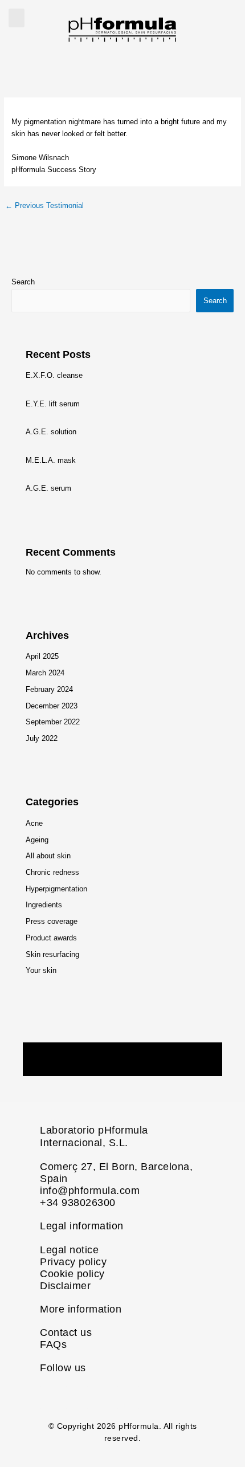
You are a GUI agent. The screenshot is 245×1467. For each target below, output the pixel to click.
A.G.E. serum (48, 488)
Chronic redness (52, 872)
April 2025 (42, 656)
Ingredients (44, 904)
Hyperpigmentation (56, 889)
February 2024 (49, 689)
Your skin (41, 970)
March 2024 (45, 673)
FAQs (53, 1344)
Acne (34, 823)
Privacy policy (73, 1262)
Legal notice (69, 1250)
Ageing (37, 840)
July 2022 (42, 738)
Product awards (51, 938)
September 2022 (53, 722)
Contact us (66, 1332)
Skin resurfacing (52, 954)
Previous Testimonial (44, 205)
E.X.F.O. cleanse (54, 375)
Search (23, 282)
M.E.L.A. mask (51, 460)
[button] (16, 18)
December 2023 (51, 706)
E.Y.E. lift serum (53, 404)
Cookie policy (72, 1273)
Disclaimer (65, 1285)
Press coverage (51, 921)
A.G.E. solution (51, 431)
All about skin (48, 855)
